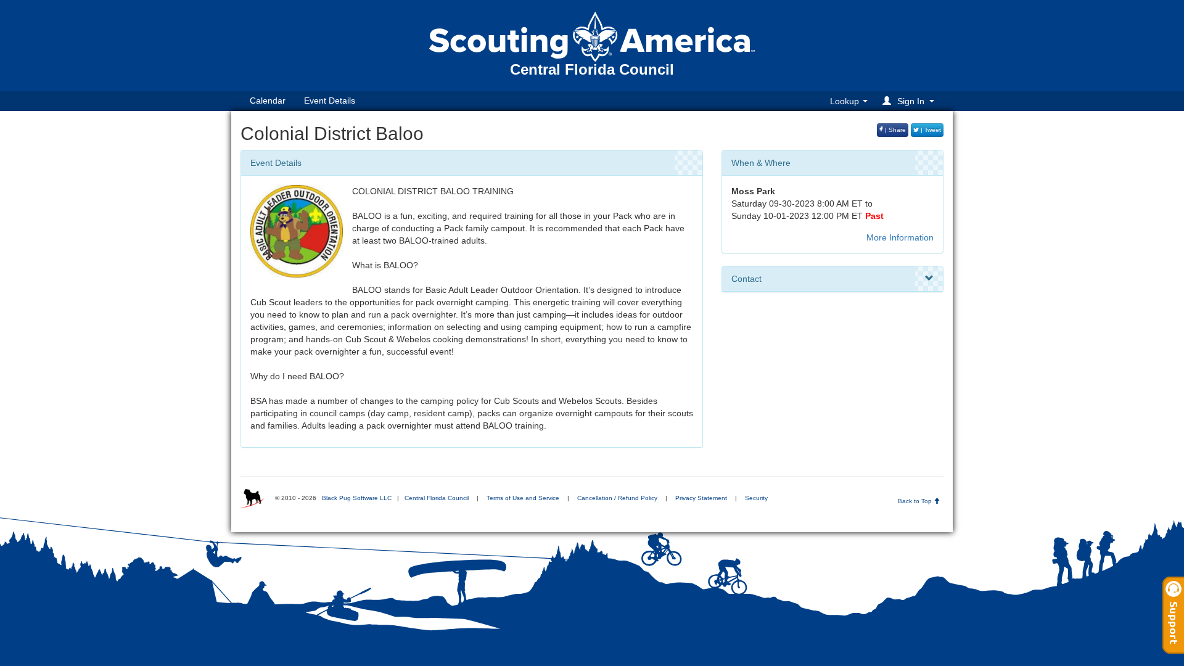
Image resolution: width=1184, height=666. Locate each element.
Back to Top (916, 501)
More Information (900, 237)
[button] (910, 100)
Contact (746, 279)
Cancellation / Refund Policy (617, 498)
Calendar (268, 100)
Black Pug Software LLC (357, 498)
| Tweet (930, 129)
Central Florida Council (437, 498)
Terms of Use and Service (523, 498)
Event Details (329, 100)
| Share (894, 129)
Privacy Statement (701, 498)
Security (756, 498)
